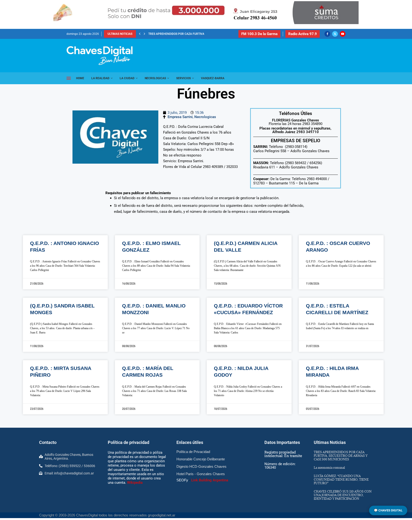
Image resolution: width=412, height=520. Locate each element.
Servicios (183, 78)
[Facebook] (327, 34)
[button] (140, 34)
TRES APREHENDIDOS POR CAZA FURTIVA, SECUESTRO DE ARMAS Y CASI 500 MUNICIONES (340, 455)
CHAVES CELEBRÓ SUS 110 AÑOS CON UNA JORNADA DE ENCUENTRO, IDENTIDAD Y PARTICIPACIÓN (343, 494)
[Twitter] (335, 34)
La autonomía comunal (329, 467)
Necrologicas (155, 78)
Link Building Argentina (209, 480)
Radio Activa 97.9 (302, 34)
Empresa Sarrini (180, 117)
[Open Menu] (69, 78)
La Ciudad (127, 78)
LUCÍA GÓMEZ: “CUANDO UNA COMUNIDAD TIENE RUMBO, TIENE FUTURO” (341, 479)
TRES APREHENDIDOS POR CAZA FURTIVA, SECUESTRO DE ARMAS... (193, 34)
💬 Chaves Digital (388, 510)
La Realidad (100, 78)
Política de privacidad (128, 442)
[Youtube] (342, 34)
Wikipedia (135, 482)
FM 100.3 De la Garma (259, 34)
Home (80, 78)
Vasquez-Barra (212, 78)
